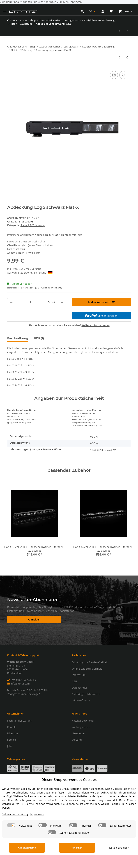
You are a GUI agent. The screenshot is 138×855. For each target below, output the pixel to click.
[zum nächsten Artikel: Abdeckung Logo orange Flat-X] (119, 31)
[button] (83, 11)
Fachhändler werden (19, 720)
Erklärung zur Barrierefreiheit (90, 662)
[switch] (11, 825)
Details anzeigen (119, 847)
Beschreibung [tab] (17, 338)
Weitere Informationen (96, 325)
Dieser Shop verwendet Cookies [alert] (69, 779)
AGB (74, 681)
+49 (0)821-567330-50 (23, 679)
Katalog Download (83, 720)
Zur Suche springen (45, 2)
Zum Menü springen (69, 2)
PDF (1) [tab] (39, 338)
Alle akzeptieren (27, 847)
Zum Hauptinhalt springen (16, 2)
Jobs (9, 746)
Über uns (12, 733)
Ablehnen (77, 847)
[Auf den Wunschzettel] (123, 75)
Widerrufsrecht (81, 700)
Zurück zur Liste (18, 20)
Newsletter (78, 733)
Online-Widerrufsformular (88, 668)
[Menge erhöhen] (62, 302)
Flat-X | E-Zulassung (32, 225)
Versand (37, 268)
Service (11, 739)
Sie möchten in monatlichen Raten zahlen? (69, 325)
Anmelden (34, 619)
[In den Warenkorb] (10, 65)
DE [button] (90, 11)
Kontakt (11, 727)
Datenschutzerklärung (15, 814)
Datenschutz (79, 687)
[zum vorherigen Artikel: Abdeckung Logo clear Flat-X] (127, 31)
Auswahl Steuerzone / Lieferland (27, 272)
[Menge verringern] (11, 302)
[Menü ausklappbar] (4, 9)
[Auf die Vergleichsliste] (114, 75)
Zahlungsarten (80, 727)
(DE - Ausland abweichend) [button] (48, 287)
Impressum (79, 675)
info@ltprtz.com (20, 683)
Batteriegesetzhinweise (86, 694)
